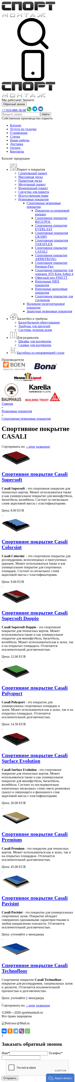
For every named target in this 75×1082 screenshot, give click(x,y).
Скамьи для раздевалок (34, 345)
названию (43, 446)
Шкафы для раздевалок (34, 341)
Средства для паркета (33, 192)
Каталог (15, 125)
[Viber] (21, 1031)
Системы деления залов (35, 330)
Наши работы (19, 140)
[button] (60, 1078)
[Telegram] (15, 1031)
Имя (5, 1053)
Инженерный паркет (33, 188)
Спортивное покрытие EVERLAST (51, 227)
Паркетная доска (30, 180)
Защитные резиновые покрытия (49, 311)
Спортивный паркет (32, 173)
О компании (19, 133)
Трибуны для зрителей (34, 326)
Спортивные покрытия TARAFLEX (51, 242)
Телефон (55, 1053)
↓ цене (30, 446)
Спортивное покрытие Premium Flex (51, 264)
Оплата (15, 147)
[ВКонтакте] (4, 1031)
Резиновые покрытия (33, 199)
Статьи (15, 136)
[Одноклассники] (10, 1031)
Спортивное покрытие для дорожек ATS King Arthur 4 (54, 272)
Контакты (17, 151)
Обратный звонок (14, 104)
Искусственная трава (33, 195)
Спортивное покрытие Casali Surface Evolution (35, 758)
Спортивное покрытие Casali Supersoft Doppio (35, 615)
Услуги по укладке (23, 129)
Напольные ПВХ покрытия (47, 283)
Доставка (16, 144)
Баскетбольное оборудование (39, 322)
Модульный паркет (32, 184)
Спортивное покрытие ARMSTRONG (51, 257)
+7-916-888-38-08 (14, 110)
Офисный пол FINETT (51, 277)
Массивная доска (30, 177)
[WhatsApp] (27, 1031)
